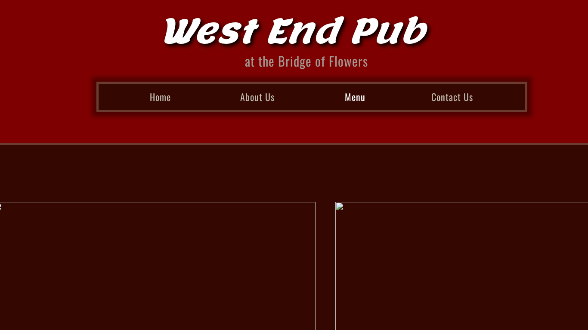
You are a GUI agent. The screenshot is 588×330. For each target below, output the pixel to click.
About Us (257, 97)
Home (160, 97)
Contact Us (452, 97)
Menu (355, 97)
